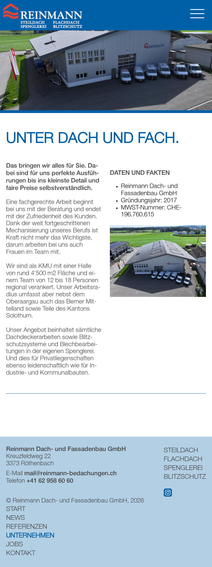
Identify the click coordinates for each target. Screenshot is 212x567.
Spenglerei (183, 468)
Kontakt (20, 553)
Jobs (14, 545)
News (15, 518)
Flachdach (183, 459)
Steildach (181, 451)
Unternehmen (30, 536)
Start (15, 509)
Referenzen (26, 527)
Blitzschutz (185, 477)
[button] (158, 295)
